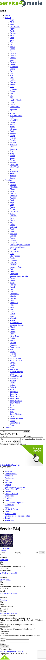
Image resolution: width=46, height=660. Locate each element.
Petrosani (13, 345)
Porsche (13, 140)
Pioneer (13, 138)
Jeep (12, 93)
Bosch (12, 49)
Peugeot (13, 133)
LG (11, 111)
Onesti (12, 329)
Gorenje (13, 82)
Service (8, 18)
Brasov (12, 231)
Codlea (12, 258)
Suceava (13, 389)
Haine (7, 500)
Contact (8, 427)
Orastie (12, 334)
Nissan (13, 124)
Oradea (12, 331)
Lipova (12, 311)
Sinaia (12, 383)
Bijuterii (8, 485)
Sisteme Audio (10, 514)
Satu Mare (14, 369)
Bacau (12, 209)
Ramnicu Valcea (16, 360)
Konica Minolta (16, 100)
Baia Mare (14, 211)
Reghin (12, 363)
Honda (13, 84)
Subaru (13, 158)
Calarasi (13, 240)
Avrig (12, 205)
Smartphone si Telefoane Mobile (17, 516)
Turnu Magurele (16, 414)
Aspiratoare (9, 478)
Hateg (12, 300)
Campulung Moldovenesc (20, 245)
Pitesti (12, 349)
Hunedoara (14, 303)
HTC (12, 87)
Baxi (11, 40)
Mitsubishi (14, 120)
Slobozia (13, 387)
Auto (7, 480)
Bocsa (12, 225)
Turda (12, 412)
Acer (12, 20)
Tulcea (12, 409)
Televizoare (9, 520)
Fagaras (13, 278)
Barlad (12, 213)
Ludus (12, 314)
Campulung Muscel (17, 247)
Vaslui (12, 421)
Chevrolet (14, 53)
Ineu (11, 309)
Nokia (12, 127)
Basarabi (13, 216)
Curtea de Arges (16, 267)
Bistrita (12, 220)
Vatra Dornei (15, 423)
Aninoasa (13, 196)
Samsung (13, 149)
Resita (12, 365)
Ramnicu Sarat (15, 358)
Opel (12, 131)
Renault (13, 142)
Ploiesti (12, 352)
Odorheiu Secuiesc (17, 325)
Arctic (12, 31)
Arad (12, 200)
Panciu (12, 340)
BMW (12, 47)
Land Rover (15, 107)
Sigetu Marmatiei (16, 376)
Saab (12, 147)
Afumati (13, 185)
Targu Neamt (15, 396)
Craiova (13, 265)
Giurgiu (13, 296)
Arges (12, 202)
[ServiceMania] (21, 6)
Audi (12, 38)
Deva (12, 271)
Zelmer (12, 178)
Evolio (12, 71)
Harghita (13, 298)
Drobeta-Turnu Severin (19, 276)
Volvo (12, 169)
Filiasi (12, 283)
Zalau (12, 425)
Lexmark (13, 109)
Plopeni (13, 354)
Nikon (12, 122)
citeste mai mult (8, 548)
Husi (11, 305)
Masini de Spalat (11, 509)
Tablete (8, 518)
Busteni (13, 236)
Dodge (13, 64)
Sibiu (12, 374)
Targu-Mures (15, 403)
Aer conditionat (11, 473)
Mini (12, 118)
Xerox (12, 173)
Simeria (13, 380)
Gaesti (12, 287)
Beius (12, 218)
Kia (11, 98)
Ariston (13, 33)
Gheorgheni (14, 294)
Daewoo (13, 62)
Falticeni (13, 280)
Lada (12, 102)
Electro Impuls (5, 580)
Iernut (12, 307)
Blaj (11, 222)
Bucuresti (13, 234)
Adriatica (3, 600)
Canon (12, 51)
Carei (12, 254)
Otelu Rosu (14, 336)
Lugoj (12, 316)
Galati (12, 289)
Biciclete (8, 482)
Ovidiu (12, 338)
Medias (12, 320)
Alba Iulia (14, 187)
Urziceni (13, 416)
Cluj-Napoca (15, 256)
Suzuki (13, 160)
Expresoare (9, 496)
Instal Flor (4, 560)
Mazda (13, 113)
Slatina (12, 385)
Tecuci (12, 405)
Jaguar (12, 91)
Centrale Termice (11, 494)
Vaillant (13, 162)
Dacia (12, 60)
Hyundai (13, 89)
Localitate (9, 180)
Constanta (14, 260)
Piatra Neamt (15, 347)
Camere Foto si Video (13, 489)
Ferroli (12, 73)
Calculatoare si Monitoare (15, 487)
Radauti (13, 356)
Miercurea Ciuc (16, 323)
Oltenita (13, 327)
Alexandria (14, 193)
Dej (11, 269)
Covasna (13, 262)
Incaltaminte (9, 505)
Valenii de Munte (16, 418)
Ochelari (8, 511)
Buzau (12, 238)
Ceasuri (8, 491)
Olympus (13, 129)
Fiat (11, 75)
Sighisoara (14, 378)
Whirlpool (14, 171)
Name (2, 641)
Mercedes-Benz (16, 116)
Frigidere (8, 498)
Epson (12, 69)
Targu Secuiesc (16, 401)
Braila (12, 229)
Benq (12, 44)
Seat (12, 151)
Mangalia (13, 318)
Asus (12, 35)
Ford (11, 78)
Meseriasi (8, 471)
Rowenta (13, 144)
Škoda (12, 156)
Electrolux (14, 67)
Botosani (13, 227)
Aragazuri (9, 476)
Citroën (13, 58)
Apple (12, 29)
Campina (13, 242)
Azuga (12, 207)
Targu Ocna (14, 398)
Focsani (13, 285)
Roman (12, 367)
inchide (3, 550)
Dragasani (14, 274)
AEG (12, 22)
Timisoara (13, 407)
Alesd (12, 191)
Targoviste (14, 392)
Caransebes (14, 251)
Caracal (13, 249)
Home (7, 15)
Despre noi (11, 651)
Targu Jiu (13, 394)
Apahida (13, 198)
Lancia (13, 104)
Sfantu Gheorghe (16, 372)
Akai (12, 24)
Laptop (7, 507)
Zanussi (13, 176)
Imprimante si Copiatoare (14, 502)
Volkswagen (15, 167)
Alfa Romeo (15, 26)
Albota (12, 189)
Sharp (12, 153)
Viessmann (14, 165)
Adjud (12, 182)
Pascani (13, 343)
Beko (12, 42)
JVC (11, 95)
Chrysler (13, 55)
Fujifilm (13, 80)
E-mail (3, 644)
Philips (12, 136)
